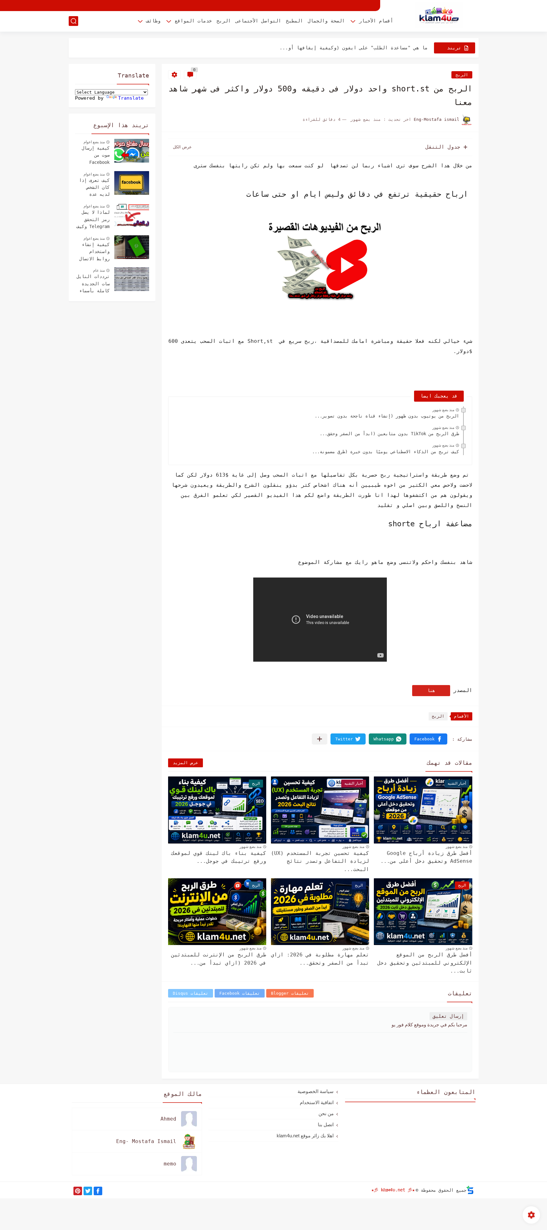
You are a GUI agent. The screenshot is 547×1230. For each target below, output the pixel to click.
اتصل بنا (326, 1124)
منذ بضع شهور (443, 410)
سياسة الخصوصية (316, 1091)
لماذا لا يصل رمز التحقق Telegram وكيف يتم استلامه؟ (93, 220)
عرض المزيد (185, 762)
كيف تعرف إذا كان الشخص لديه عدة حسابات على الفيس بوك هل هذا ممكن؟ (94, 188)
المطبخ (294, 21)
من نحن (326, 1113)
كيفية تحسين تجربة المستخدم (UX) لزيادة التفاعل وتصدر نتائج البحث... (320, 861)
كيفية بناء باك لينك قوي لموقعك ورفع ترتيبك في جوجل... (218, 857)
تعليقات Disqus (190, 993)
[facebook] (98, 1191)
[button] (428, 739)
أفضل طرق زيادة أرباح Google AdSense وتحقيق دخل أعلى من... (426, 857)
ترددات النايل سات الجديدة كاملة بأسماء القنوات (93, 284)
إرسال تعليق (448, 1016)
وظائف (153, 21)
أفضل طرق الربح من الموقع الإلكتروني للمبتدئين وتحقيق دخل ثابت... (424, 963)
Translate (131, 98)
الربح (224, 21)
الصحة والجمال (326, 21)
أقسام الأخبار (376, 21)
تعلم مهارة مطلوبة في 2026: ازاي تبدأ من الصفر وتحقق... (320, 959)
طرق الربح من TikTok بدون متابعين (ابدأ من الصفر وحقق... (389, 433)
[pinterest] (77, 1191)
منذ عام (99, 270)
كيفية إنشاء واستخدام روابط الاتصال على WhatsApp (94, 252)
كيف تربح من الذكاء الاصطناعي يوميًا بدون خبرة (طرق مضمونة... (385, 451)
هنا (431, 690)
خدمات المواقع (193, 21)
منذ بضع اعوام (94, 142)
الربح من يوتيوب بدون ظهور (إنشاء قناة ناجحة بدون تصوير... (387, 415)
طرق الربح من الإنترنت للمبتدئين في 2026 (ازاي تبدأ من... (218, 959)
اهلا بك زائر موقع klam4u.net (305, 1135)
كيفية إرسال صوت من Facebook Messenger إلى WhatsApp (93, 155)
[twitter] (88, 1191)
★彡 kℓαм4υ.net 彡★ (393, 1189)
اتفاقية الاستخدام (317, 1102)
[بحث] (73, 21)
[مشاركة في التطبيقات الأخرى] (319, 739)
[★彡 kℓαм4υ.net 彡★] (439, 15)
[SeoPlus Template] (470, 1190)
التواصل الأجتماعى (258, 21)
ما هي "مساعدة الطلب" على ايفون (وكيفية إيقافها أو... (354, 48)
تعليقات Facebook (239, 993)
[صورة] (131, 151)
